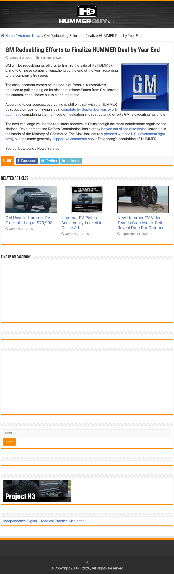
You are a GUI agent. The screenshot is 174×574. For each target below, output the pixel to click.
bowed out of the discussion (124, 129)
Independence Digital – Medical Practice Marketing (44, 521)
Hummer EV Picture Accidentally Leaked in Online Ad (81, 222)
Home (9, 36)
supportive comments (69, 139)
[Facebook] (87, 563)
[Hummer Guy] (87, 13)
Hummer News (29, 36)
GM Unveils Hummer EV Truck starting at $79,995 (29, 220)
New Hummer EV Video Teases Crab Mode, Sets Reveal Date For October (140, 222)
